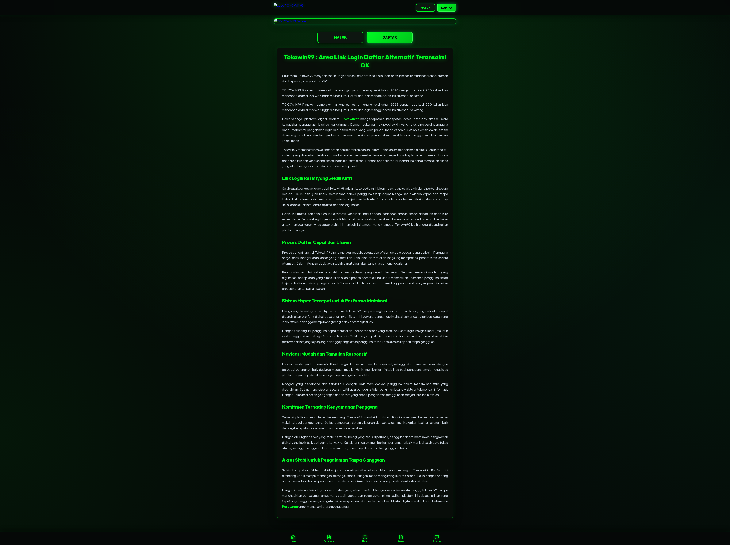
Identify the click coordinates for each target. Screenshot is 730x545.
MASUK (426, 7)
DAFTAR (446, 7)
